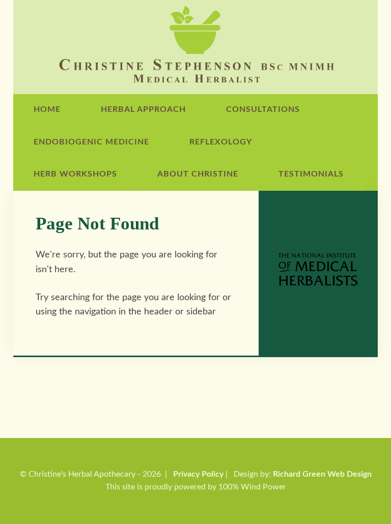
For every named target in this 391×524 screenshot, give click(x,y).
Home (47, 109)
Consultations (263, 109)
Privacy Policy (198, 474)
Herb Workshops (75, 174)
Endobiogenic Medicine (91, 142)
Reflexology (220, 142)
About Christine (197, 174)
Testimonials (311, 174)
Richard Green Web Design (322, 474)
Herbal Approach (143, 109)
